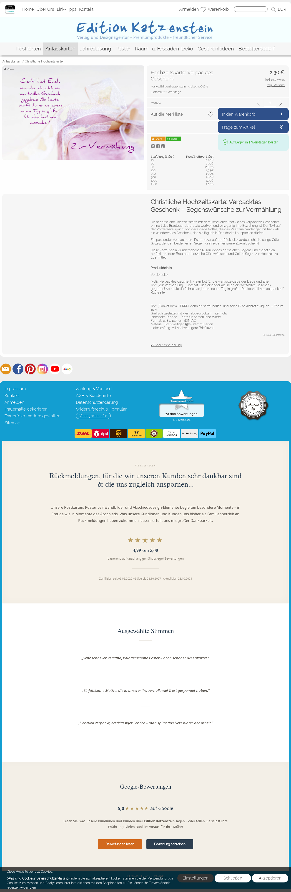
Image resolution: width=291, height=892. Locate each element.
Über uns (45, 9)
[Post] (136, 433)
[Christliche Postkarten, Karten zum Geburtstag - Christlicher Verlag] (145, 19)
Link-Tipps (66, 9)
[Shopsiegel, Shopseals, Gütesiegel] (181, 391)
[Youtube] (54, 369)
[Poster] (123, 48)
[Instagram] (42, 369)
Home (28, 9)
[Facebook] (18, 369)
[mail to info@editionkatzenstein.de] (5, 369)
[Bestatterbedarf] (256, 48)
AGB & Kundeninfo (93, 395)
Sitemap (12, 422)
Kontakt (86, 9)
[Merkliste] (203, 9)
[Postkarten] (28, 48)
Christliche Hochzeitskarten (45, 61)
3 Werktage (166, 92)
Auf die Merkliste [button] (167, 114)
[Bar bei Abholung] (171, 433)
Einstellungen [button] (195, 878)
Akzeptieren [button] (270, 878)
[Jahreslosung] (95, 48)
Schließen (232, 878)
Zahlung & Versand (94, 388)
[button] (273, 9)
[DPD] (100, 433)
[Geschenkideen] (215, 48)
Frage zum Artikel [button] (238, 127)
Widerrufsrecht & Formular (101, 409)
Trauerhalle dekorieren (26, 409)
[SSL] (154, 433)
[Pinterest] (30, 369)
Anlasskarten (11, 61)
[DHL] (83, 433)
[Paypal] (207, 433)
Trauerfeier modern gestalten (32, 416)
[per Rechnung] (189, 433)
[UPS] (118, 433)
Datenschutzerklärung (97, 402)
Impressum (15, 388)
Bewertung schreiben (170, 844)
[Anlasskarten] (60, 48)
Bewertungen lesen (120, 844)
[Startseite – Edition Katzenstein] (10, 6)
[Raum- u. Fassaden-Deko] (164, 48)
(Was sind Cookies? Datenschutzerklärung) (38, 878)
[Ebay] (67, 369)
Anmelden (189, 9)
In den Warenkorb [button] (238, 114)
